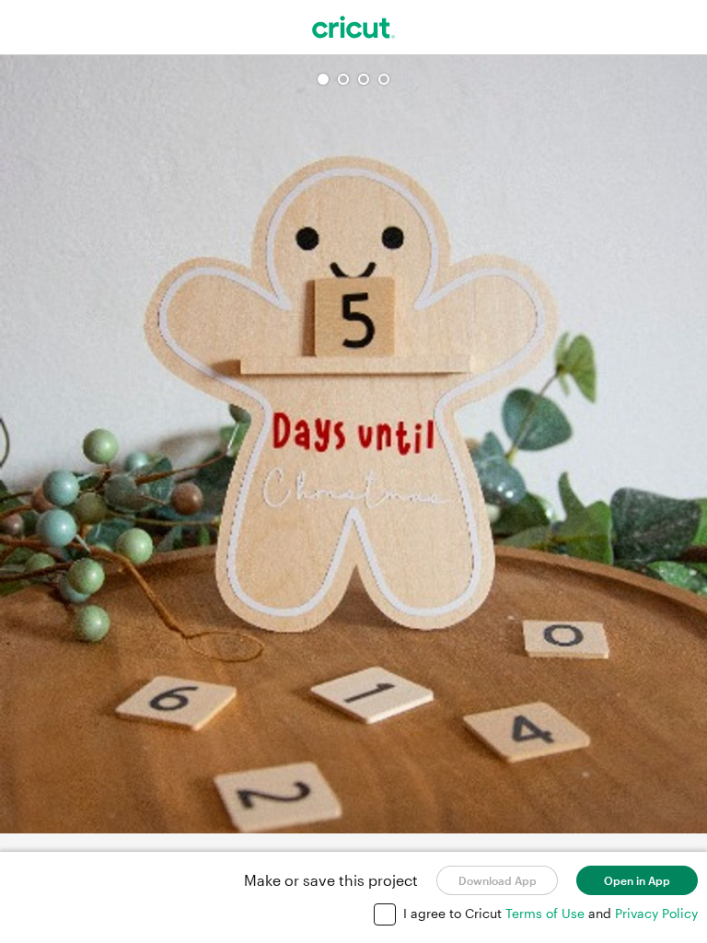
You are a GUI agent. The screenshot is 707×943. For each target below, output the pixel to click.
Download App (497, 880)
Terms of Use (546, 913)
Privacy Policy (656, 913)
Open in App (637, 880)
